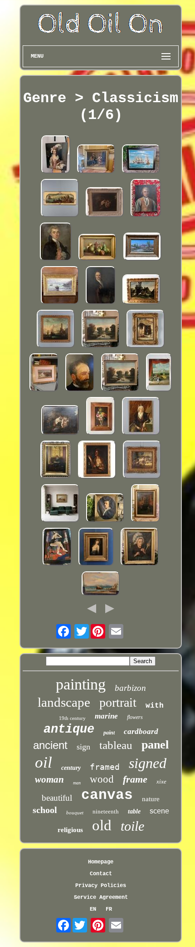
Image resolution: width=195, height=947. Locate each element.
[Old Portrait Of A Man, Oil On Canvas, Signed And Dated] (79, 373)
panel (155, 744)
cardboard (141, 731)
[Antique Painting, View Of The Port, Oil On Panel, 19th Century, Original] (60, 199)
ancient (50, 745)
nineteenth (106, 811)
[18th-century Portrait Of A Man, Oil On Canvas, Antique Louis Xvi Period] (146, 199)
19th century (72, 718)
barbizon (130, 688)
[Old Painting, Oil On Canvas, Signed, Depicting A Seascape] (141, 160)
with (155, 706)
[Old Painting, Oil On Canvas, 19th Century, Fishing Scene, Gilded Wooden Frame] (120, 373)
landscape (64, 702)
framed (105, 767)
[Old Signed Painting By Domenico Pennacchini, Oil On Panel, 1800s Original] (145, 330)
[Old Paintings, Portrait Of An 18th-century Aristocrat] (55, 242)
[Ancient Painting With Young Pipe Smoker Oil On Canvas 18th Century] (97, 460)
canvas (107, 795)
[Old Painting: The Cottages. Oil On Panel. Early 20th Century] (141, 290)
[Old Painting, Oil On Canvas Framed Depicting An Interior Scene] (145, 504)
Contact (101, 874)
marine (106, 716)
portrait (117, 702)
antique (69, 729)
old (102, 825)
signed (147, 763)
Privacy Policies (100, 886)
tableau (115, 745)
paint (109, 732)
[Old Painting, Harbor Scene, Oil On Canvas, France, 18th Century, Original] (56, 330)
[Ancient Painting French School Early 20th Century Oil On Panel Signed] (96, 548)
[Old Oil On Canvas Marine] (101, 585)
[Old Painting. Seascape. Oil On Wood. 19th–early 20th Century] (44, 373)
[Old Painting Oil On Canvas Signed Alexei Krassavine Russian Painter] (57, 548)
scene (159, 811)
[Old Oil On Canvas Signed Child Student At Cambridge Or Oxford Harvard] (56, 460)
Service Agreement (101, 897)
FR (109, 909)
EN (93, 909)
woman (49, 779)
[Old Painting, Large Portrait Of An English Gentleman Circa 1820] (100, 286)
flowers (135, 717)
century (71, 767)
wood (102, 779)
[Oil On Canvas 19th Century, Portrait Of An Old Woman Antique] (140, 548)
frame (135, 779)
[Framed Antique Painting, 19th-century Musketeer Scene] (96, 160)
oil (43, 762)
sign (83, 746)
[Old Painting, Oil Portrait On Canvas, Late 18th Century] (55, 155)
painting (81, 684)
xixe (161, 781)
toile (132, 825)
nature (151, 799)
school (45, 810)
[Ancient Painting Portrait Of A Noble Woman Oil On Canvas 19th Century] (141, 417)
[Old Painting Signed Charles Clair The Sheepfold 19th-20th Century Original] (142, 460)
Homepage (100, 862)
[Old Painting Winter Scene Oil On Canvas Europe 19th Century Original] (60, 504)
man (77, 782)
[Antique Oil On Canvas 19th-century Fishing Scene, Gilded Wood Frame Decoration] (101, 330)
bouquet (74, 812)
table (134, 811)
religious (70, 829)
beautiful (57, 798)
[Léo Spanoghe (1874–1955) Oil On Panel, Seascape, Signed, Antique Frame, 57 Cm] (60, 286)
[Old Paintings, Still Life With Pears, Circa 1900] (97, 248)
